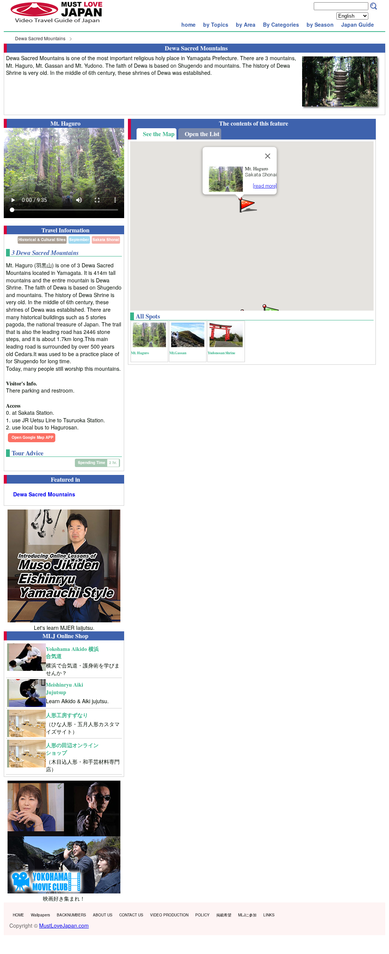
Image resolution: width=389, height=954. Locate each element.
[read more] (264, 186)
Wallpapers (40, 915)
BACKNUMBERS (71, 915)
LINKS (269, 915)
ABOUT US (102, 915)
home (188, 24)
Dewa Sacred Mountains (40, 38)
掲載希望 (223, 915)
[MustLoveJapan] (56, 24)
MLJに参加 (247, 915)
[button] (247, 204)
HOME (18, 915)
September (79, 239)
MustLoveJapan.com (64, 925)
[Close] (267, 156)
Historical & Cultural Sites (42, 239)
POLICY (202, 915)
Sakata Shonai (106, 239)
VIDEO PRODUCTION (169, 915)
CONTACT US (131, 915)
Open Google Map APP (32, 437)
